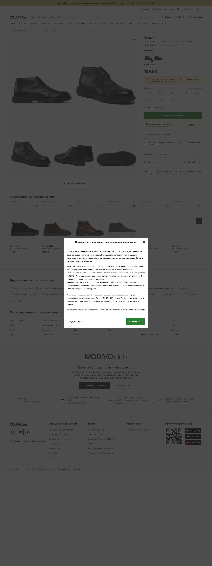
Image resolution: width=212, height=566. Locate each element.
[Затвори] (144, 242)
